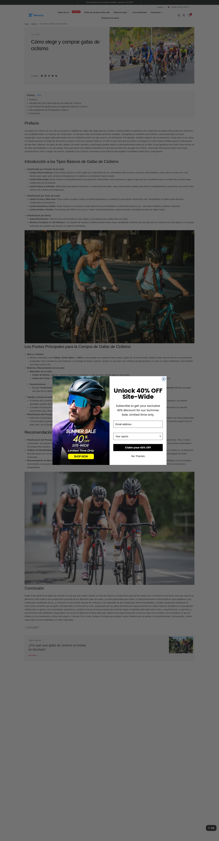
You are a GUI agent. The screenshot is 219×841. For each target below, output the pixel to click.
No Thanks (138, 456)
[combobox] (137, 436)
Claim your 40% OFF (138, 447)
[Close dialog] (164, 379)
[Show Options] (160, 436)
